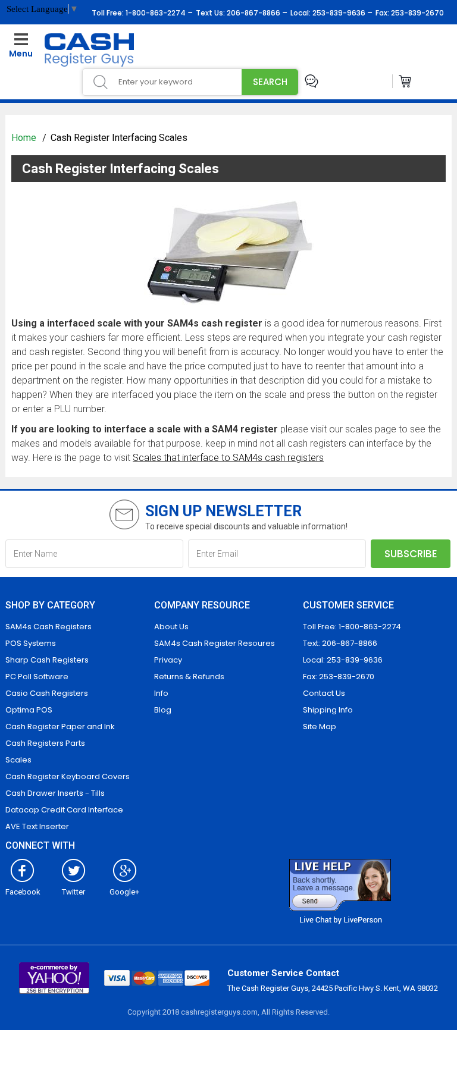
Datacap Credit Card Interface (64, 809)
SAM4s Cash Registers (48, 626)
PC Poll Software (36, 676)
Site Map (319, 726)
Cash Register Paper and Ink (60, 726)
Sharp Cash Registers (47, 660)
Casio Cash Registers (46, 693)
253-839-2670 (416, 13)
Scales (18, 759)
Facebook (22, 891)
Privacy (168, 660)
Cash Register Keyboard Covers (67, 776)
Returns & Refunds (189, 676)
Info (161, 693)
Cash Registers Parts (45, 743)
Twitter (73, 891)
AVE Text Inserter (37, 826)
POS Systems (30, 643)
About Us (171, 626)
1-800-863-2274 (155, 13)
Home (25, 137)
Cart (405, 81)
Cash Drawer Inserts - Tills (55, 793)
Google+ (124, 891)
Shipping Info (328, 709)
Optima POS (28, 709)
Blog (162, 709)
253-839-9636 (338, 13)
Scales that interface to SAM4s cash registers (228, 457)
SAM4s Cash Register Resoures (214, 643)
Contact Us (324, 693)
